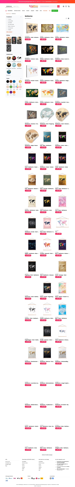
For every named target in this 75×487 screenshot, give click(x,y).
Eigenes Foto (16, 6)
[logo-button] (50, 478)
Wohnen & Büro (25, 462)
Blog (6, 465)
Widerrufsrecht (53, 484)
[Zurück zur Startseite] (6, 10)
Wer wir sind (7, 461)
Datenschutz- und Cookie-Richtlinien (29, 484)
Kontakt (57, 484)
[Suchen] (58, 6)
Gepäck (23, 467)
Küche (23, 464)
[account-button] (63, 6)
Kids (22, 470)
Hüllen (23, 468)
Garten (23, 465)
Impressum (49, 484)
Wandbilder (24, 461)
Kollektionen (9, 6)
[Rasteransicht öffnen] (69, 18)
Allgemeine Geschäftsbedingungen (41, 484)
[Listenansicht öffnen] (66, 18)
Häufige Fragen (8, 464)
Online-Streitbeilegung (19, 484)
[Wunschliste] (66, 6)
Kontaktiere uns (8, 462)
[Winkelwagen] (69, 6)
